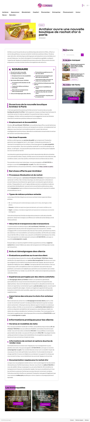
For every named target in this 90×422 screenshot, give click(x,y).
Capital (41, 25)
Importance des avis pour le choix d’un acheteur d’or (44, 80)
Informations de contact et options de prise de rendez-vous (43, 92)
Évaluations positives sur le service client (43, 73)
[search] (83, 5)
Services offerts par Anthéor (20, 80)
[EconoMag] (45, 5)
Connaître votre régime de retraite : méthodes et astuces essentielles (18, 398)
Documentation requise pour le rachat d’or (44, 96)
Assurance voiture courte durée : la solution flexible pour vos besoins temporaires (73, 93)
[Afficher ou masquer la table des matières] (41, 69)
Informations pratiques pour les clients (44, 84)
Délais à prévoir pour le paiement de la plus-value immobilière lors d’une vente (77, 75)
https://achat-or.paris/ (46, 166)
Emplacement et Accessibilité (21, 76)
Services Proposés (18, 78)
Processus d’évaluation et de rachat (21, 83)
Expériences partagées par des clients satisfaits (44, 76)
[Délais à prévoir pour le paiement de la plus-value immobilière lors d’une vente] (66, 77)
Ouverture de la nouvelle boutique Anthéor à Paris (18, 73)
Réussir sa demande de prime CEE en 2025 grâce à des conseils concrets (78, 66)
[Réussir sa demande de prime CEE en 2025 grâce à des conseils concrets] (66, 67)
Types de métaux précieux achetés (20, 87)
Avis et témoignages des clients (21, 93)
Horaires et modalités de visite (43, 87)
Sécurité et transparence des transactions (20, 90)
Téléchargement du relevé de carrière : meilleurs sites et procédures (45, 398)
